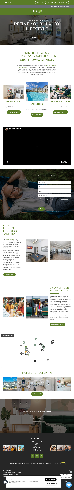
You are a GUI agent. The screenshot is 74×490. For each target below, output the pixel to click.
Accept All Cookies (50, 479)
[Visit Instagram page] (41, 456)
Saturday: (5, 474)
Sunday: (5, 476)
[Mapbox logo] (3, 367)
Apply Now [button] (37, 418)
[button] (39, 2)
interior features (10, 239)
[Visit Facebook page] (32, 456)
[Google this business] (37, 456)
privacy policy (64, 199)
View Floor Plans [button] (37, 37)
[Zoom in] (72, 334)
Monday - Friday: (7, 472)
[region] (37, 350)
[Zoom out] (72, 336)
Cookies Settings (51, 483)
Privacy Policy (67, 471)
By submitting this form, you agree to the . (54, 199)
